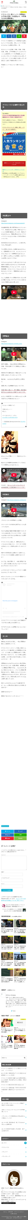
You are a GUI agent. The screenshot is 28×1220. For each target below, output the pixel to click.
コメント (3, 855)
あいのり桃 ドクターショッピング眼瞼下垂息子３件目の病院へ (13, 1104)
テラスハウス (5, 826)
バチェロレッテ (6, 1156)
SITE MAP (11, 1211)
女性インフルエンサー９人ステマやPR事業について (13, 1110)
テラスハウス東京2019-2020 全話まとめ (12, 1084)
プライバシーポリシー (19, 1211)
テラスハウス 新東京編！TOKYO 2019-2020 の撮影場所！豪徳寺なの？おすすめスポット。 (13, 1089)
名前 (2, 872)
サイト (3, 883)
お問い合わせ (14, 1213)
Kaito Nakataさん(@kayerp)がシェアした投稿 (14, 616)
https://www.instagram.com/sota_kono (11, 343)
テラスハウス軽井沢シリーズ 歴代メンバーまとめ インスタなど (13, 1069)
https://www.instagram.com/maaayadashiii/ (13, 223)
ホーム (5, 1211)
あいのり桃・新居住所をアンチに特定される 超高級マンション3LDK (13, 1074)
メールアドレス (5, 877)
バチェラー (5, 1151)
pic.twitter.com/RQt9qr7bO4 (10, 417)
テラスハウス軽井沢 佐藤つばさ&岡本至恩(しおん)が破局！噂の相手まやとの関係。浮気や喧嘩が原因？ (14, 1080)
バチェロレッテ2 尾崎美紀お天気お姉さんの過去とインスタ (13, 1117)
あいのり (4, 1142)
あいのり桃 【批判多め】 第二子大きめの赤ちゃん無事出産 (13, 1123)
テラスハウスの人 (11, 995)
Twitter (14, 1011)
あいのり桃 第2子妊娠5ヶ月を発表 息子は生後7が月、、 (13, 1129)
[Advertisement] (14, 84)
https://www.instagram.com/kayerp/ (16, 500)
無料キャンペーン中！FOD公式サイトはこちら (14, 163)
